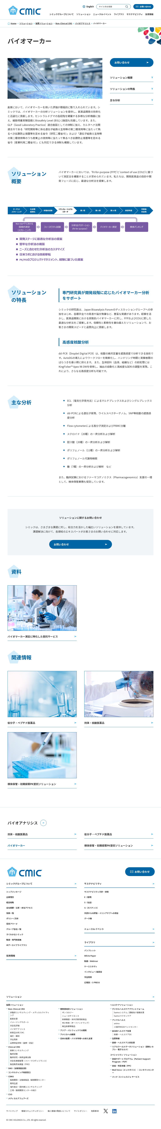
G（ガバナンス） (91, 907)
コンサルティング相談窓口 (19, 1072)
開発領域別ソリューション (71, 1009)
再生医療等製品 (68, 1026)
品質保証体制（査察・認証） (22, 1042)
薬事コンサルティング (19, 1050)
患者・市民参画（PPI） (122, 1065)
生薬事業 (116, 1038)
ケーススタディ (90, 966)
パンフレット (90, 950)
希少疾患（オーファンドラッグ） (76, 1022)
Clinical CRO (14, 1047)
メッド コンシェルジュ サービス (125, 1076)
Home (13, 23)
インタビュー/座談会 (93, 971)
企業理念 (10, 897)
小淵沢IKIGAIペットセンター (126, 1026)
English (90, 6)
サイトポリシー (80, 1111)
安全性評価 (14, 1025)
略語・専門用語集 (13, 939)
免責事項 (95, 1111)
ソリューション (26, 23)
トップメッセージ (13, 891)
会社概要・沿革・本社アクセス (19, 907)
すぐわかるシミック (14, 934)
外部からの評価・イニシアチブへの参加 (101, 913)
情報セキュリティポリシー (32, 1111)
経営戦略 (10, 902)
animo (117, 1023)
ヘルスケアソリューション (121, 1004)
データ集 (88, 918)
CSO (10, 1094)
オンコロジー (67, 1012)
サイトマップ (12, 1111)
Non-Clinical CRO (64, 23)
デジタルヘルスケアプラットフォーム (128, 1009)
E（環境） (88, 897)
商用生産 (14, 1083)
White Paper (90, 955)
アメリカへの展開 (67, 1034)
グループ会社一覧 (13, 929)
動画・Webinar (91, 961)
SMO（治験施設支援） (18, 1068)
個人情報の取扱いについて (59, 1111)
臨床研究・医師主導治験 (20, 1057)
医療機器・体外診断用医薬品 (74, 1019)
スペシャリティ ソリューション (123, 1054)
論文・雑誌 (14, 1036)
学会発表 (88, 977)
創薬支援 (14, 1018)
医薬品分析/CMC (17, 1032)
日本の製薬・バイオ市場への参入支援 (76, 1038)
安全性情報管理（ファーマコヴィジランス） (29, 1060)
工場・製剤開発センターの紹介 (23, 1090)
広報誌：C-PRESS (92, 982)
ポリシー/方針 (12, 918)
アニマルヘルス (118, 1020)
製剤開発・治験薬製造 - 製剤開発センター (28, 1079)
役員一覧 (10, 913)
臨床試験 (14, 1053)
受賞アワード (12, 923)
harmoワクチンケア (122, 1015)
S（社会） (88, 902)
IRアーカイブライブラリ (16, 945)
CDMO (11, 1076)
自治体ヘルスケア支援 (121, 1031)
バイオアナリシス (82, 23)
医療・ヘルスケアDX (122, 1034)
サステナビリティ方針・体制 (96, 891)
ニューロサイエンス (70, 1015)
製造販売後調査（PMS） (20, 1064)
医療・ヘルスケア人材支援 (123, 1042)
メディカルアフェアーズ (18, 1098)
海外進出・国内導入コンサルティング (26, 1086)
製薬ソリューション (44, 23)
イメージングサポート (19, 1022)
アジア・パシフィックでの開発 (73, 1030)
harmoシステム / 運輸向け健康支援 (129, 1012)
